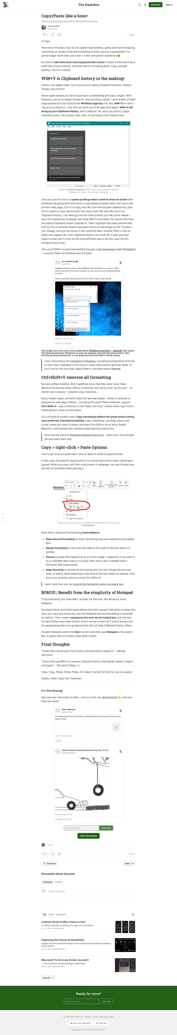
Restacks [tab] (58, 882)
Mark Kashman (54, 26)
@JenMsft (130, 249)
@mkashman (109, 697)
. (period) (117, 350)
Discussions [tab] (61, 914)
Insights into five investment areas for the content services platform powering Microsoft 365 (76, 944)
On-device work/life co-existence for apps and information (67, 925)
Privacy (88, 1016)
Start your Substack (82, 1023)
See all (46, 977)
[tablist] (52, 882)
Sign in (169, 4)
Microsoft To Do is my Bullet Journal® (65, 959)
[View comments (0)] (53, 34)
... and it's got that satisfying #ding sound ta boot (63, 963)
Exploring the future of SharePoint (62, 939)
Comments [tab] (47, 882)
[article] (88, 927)
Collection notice (106, 1016)
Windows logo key (99, 350)
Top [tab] (44, 914)
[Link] (38, 78)
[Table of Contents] (3, 517)
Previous (51, 863)
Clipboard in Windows (83, 361)
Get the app (101, 1023)
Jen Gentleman (106, 249)
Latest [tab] (51, 914)
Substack (76, 1029)
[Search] (139, 4)
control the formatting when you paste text (98, 584)
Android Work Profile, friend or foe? (63, 921)
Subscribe (155, 4)
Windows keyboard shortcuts (87, 435)
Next (127, 863)
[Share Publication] (145, 4)
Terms (95, 1016)
